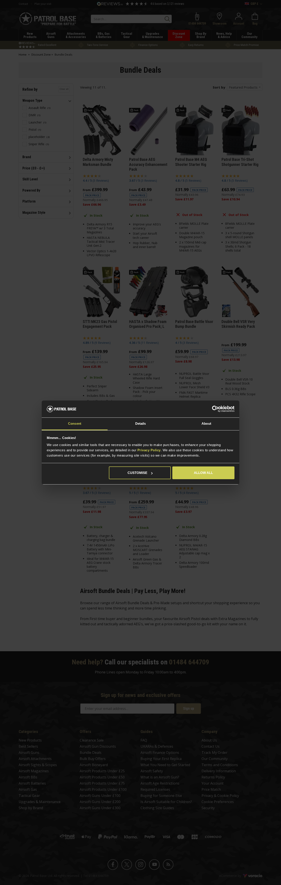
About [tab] (206, 423)
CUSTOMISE (137, 473)
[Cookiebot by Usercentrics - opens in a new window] (215, 409)
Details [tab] (140, 423)
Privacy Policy (149, 450)
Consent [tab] (74, 423)
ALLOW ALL (203, 473)
